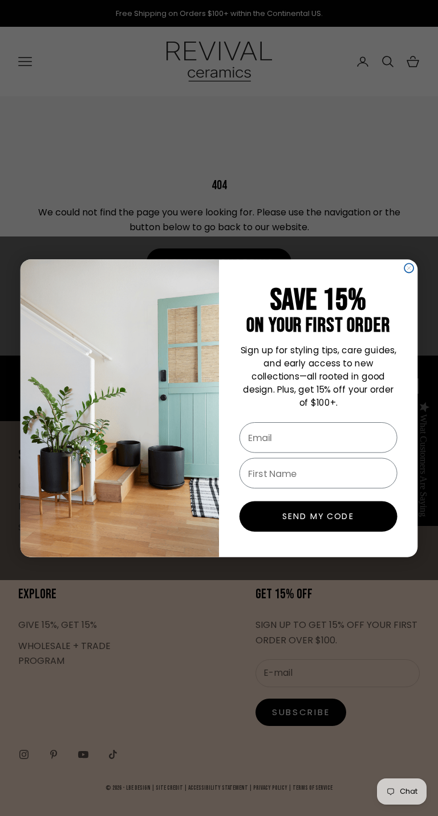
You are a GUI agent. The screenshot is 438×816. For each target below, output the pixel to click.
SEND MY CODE (318, 516)
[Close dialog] (408, 267)
